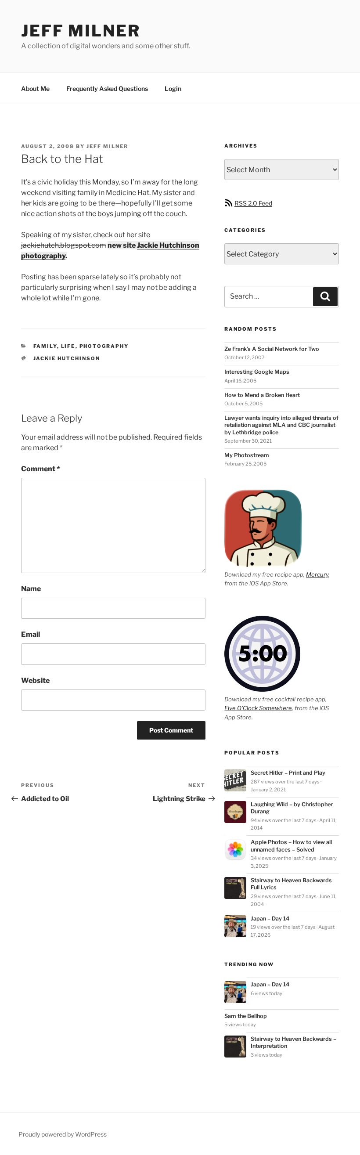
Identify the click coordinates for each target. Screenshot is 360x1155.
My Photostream (246, 455)
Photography (104, 346)
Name (31, 589)
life (68, 346)
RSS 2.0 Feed (253, 203)
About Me (35, 88)
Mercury (317, 574)
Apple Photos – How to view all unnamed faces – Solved (291, 845)
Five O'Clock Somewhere (258, 707)
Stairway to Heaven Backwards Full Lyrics (291, 884)
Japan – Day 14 (270, 918)
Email (30, 634)
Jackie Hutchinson (67, 358)
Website (35, 680)
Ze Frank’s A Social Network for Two (271, 349)
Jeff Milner (80, 30)
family (45, 346)
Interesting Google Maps (256, 371)
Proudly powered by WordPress (62, 1134)
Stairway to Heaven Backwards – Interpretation (293, 1042)
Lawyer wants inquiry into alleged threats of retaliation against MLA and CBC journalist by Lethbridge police (281, 425)
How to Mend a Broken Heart (262, 395)
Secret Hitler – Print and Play (288, 772)
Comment (40, 469)
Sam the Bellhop (245, 1016)
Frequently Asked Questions (107, 88)
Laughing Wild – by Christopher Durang (292, 808)
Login (173, 88)
